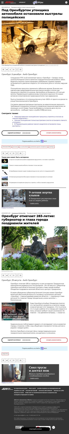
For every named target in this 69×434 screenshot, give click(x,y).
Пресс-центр (32, 388)
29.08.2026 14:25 (6, 213)
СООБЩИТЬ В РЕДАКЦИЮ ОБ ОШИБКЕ (24, 394)
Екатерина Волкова (7, 271)
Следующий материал (35, 429)
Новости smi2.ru (8, 208)
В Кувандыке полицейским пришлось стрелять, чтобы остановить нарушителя (31, 182)
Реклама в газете (19, 392)
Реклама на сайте (59, 390)
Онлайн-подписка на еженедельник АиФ (49, 388)
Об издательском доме (20, 388)
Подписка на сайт (19, 390)
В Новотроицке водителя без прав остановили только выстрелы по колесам (30, 176)
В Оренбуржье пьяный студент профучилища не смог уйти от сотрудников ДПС (32, 171)
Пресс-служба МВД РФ (51, 65)
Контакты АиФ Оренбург (45, 390)
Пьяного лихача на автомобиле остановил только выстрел (25, 165)
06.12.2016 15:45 (6, 7)
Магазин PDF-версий (31, 390)
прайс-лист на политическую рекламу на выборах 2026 (41, 392)
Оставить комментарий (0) (53, 133)
